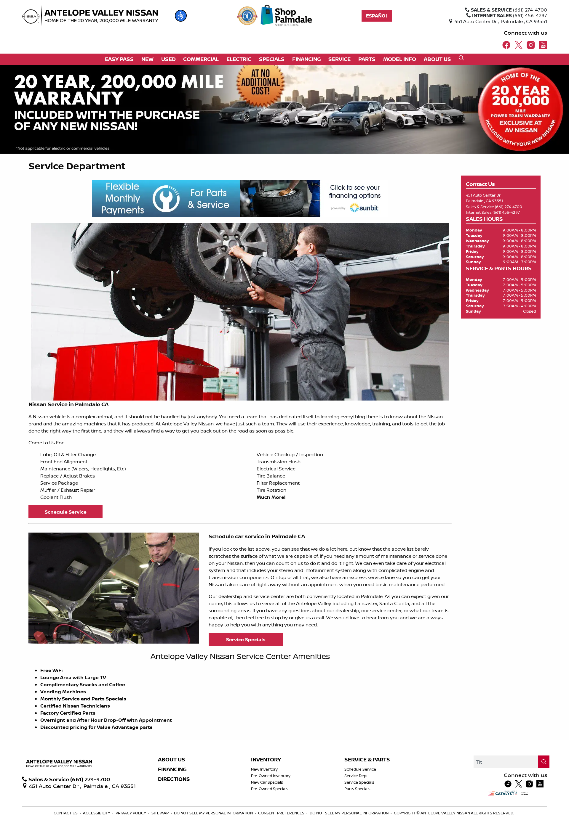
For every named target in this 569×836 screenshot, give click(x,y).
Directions (174, 779)
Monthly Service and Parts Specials (83, 698)
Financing (172, 769)
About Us (171, 760)
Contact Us (66, 813)
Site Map (160, 813)
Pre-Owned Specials (269, 788)
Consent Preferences (281, 813)
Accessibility (97, 813)
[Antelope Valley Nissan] (90, 15)
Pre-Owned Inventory (270, 775)
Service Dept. (356, 775)
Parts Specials (357, 788)
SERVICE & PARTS (367, 760)
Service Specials (359, 782)
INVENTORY (266, 760)
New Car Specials (267, 782)
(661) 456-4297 (506, 212)
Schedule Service (360, 769)
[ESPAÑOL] (377, 16)
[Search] (543, 761)
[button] (181, 16)
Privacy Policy (131, 813)
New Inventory (264, 769)
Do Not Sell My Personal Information (214, 813)
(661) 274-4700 (508, 206)
